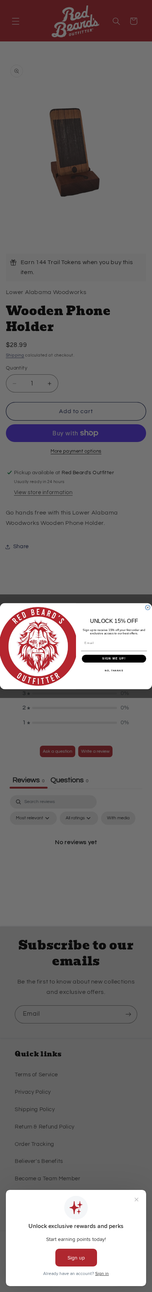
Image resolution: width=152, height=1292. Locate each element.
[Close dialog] (147, 607)
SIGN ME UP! (114, 658)
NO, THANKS (114, 670)
